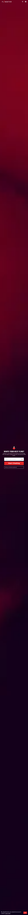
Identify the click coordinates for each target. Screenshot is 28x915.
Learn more (7, 913)
